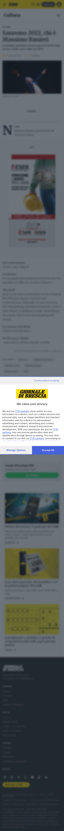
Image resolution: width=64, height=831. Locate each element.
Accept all (48, 450)
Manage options (16, 450)
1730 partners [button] (22, 411)
